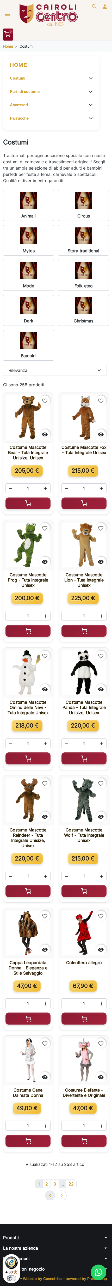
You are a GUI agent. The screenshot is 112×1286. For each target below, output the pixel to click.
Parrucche (19, 118)
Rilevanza (55, 370)
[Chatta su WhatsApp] (98, 1272)
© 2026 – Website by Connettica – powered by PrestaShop (56, 1278)
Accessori (19, 105)
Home (18, 65)
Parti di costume (25, 91)
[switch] (11, 1278)
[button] (94, 6)
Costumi (17, 78)
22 (71, 1184)
